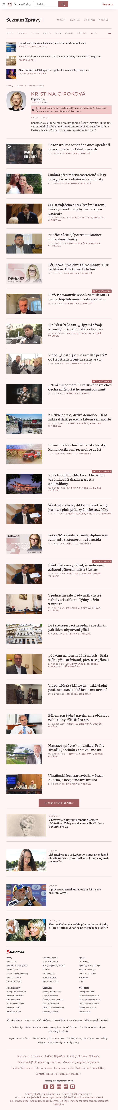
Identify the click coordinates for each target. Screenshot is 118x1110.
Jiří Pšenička (71, 666)
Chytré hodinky (55, 1042)
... (109, 32)
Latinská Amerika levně (53, 1007)
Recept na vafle (13, 1007)
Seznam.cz (107, 4)
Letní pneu (89, 1038)
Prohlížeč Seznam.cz (22, 1068)
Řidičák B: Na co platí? (89, 1003)
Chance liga (84, 961)
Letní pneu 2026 (86, 991)
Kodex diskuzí (83, 1068)
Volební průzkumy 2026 (17, 965)
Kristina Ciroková (78, 153)
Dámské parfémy (75, 1038)
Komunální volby (14, 981)
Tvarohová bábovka (15, 1003)
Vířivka (65, 1031)
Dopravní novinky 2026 (89, 999)
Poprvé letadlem (50, 995)
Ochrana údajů (25, 1062)
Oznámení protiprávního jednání (81, 1062)
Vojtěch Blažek (77, 243)
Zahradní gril (54, 1031)
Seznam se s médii (64, 1068)
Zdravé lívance (13, 999)
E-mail (45, 118)
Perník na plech (13, 1011)
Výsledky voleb (13, 969)
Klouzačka (78, 1027)
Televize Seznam (43, 1068)
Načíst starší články (59, 803)
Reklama (94, 1056)
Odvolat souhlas (44, 1074)
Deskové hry (101, 1038)
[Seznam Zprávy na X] (52, 1086)
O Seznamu (37, 1056)
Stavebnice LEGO (57, 1038)
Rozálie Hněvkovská (32, 73)
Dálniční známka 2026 (89, 995)
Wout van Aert (49, 977)
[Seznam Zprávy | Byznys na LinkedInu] (72, 1086)
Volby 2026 (11, 961)
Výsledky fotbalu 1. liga (89, 965)
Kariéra (48, 1056)
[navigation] (3, 4)
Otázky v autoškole (87, 1007)
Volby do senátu (13, 977)
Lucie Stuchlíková (79, 217)
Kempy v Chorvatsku (52, 991)
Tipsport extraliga (87, 969)
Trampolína (55, 1027)
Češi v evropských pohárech (96, 1020)
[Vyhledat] (63, 4)
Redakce (82, 1056)
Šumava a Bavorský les (53, 999)
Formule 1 (83, 977)
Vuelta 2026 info (50, 961)
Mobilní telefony (40, 1038)
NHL (81, 981)
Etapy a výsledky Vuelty (54, 965)
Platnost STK (84, 1011)
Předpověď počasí (45, 1020)
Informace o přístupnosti (48, 1062)
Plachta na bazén (40, 1027)
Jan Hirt (46, 969)
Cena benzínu (75, 1020)
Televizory (42, 1042)
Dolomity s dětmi (50, 1011)
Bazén (28, 1027)
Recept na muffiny (15, 995)
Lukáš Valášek (75, 514)
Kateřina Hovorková (33, 46)
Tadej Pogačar (49, 973)
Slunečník (67, 1027)
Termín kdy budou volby (17, 973)
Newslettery (98, 1068)
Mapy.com (30, 1020)
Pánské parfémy (71, 1042)
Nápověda (59, 1056)
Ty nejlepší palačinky (16, 991)
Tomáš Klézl (27, 60)
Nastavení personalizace (68, 1074)
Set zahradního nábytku (95, 1027)
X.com (35, 118)
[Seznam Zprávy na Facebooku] (45, 1086)
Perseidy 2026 (61, 1020)
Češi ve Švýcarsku (51, 1003)
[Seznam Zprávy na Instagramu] (59, 1086)
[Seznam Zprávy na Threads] (66, 1086)
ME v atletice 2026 (87, 973)
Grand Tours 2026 (51, 981)
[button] (11, 47)
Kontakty (72, 1056)
